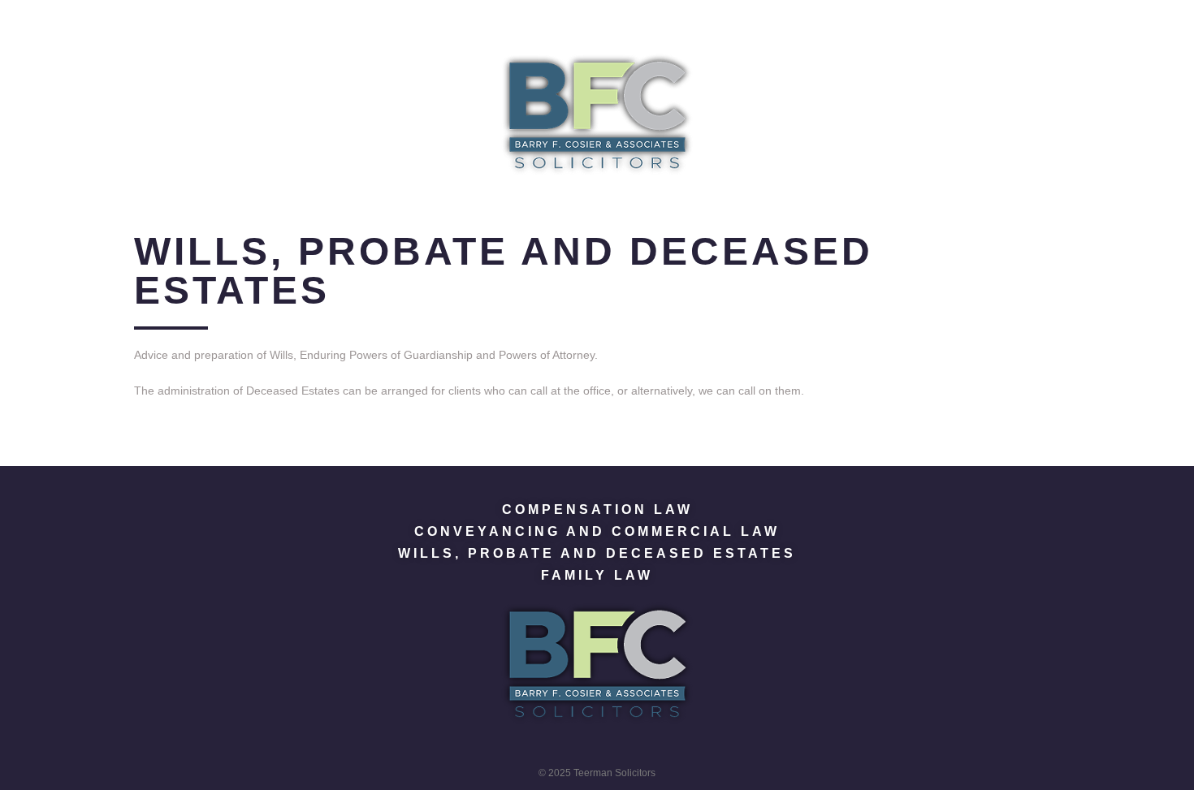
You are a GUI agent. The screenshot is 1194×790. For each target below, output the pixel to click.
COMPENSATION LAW (597, 509)
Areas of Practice (465, 18)
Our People (627, 18)
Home (331, 18)
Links (732, 18)
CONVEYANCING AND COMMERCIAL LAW (597, 531)
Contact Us (837, 18)
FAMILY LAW (597, 575)
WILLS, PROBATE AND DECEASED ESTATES (597, 553)
